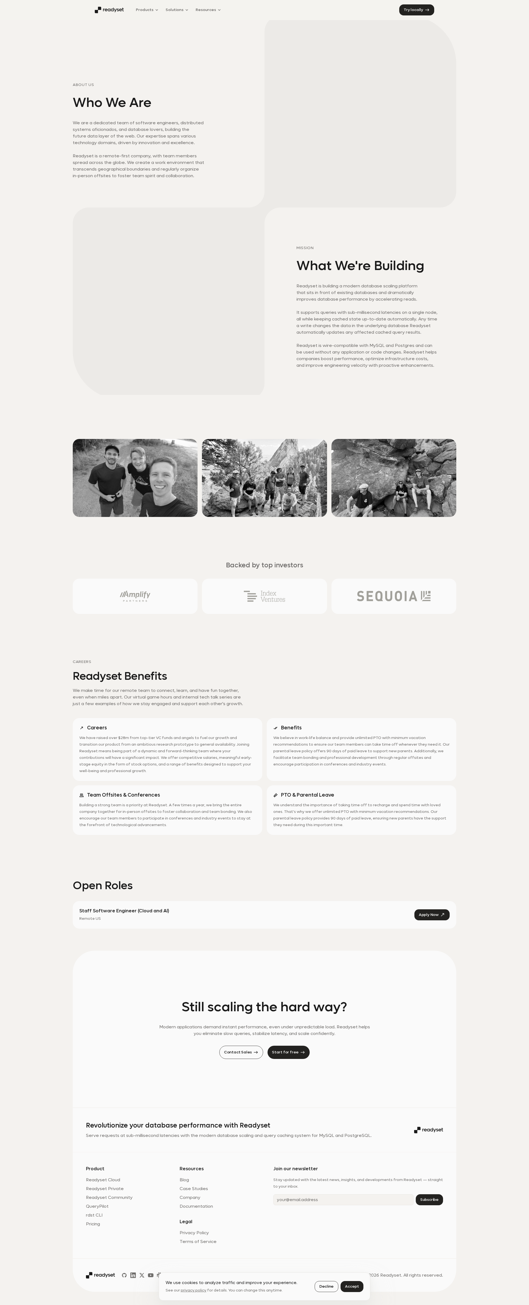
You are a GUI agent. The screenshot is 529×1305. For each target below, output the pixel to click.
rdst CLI (94, 1215)
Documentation (196, 1206)
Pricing (93, 1224)
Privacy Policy (194, 1233)
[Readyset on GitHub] (124, 1275)
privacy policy (193, 1290)
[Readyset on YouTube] (150, 1275)
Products (146, 11)
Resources (205, 11)
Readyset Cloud (103, 1180)
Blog (184, 1180)
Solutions (175, 11)
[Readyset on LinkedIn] (133, 1275)
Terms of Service (198, 1241)
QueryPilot (97, 1206)
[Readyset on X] (142, 1275)
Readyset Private (105, 1188)
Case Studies (194, 1188)
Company (190, 1197)
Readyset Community (109, 1197)
